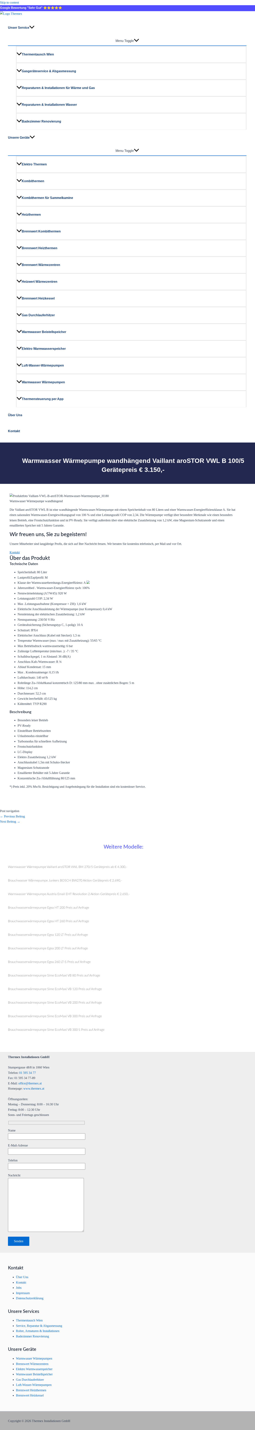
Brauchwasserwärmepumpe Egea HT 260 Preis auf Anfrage (48, 921)
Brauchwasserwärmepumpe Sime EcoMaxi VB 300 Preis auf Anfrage (55, 1016)
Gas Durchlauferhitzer (38, 315)
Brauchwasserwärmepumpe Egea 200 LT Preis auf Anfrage (48, 948)
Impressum (23, 1293)
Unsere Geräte (19, 137)
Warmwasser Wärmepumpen (43, 382)
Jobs (19, 1287)
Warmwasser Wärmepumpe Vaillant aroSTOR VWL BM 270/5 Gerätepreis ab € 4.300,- (67, 867)
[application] (31, 28)
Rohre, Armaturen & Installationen (37, 1331)
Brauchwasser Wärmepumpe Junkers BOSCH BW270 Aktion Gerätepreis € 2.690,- (65, 880)
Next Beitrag (10, 821)
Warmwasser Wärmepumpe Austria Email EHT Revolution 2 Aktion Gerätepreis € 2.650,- (69, 894)
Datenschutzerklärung (29, 1298)
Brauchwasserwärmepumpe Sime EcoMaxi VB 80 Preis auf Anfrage (54, 975)
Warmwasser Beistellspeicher (44, 332)
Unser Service (18, 27)
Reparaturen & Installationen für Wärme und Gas (58, 88)
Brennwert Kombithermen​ (41, 231)
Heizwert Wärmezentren (39, 281)
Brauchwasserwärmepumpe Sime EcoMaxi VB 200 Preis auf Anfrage (55, 1002)
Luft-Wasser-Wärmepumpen (43, 365)
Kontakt (14, 431)
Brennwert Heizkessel (38, 298)
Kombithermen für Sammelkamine (47, 198)
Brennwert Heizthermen (39, 248)
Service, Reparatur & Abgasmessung (39, 1325)
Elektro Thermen (34, 164)
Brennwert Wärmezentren (41, 265)
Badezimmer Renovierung (41, 121)
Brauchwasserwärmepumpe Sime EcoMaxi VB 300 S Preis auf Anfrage (56, 1029)
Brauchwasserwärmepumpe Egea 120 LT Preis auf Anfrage (48, 934)
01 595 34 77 (27, 1072)
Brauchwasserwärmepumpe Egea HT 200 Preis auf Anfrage (48, 907)
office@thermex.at (30, 1083)
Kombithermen (33, 181)
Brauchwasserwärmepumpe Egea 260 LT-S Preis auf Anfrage (49, 962)
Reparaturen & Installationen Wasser (49, 104)
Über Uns (15, 415)
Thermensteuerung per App (43, 399)
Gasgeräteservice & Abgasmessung (49, 71)
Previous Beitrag (12, 816)
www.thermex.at (33, 1088)
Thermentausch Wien (38, 54)
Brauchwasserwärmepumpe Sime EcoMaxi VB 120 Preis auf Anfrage (55, 989)
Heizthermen (31, 214)
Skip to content (9, 2)
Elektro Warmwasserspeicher (44, 348)
